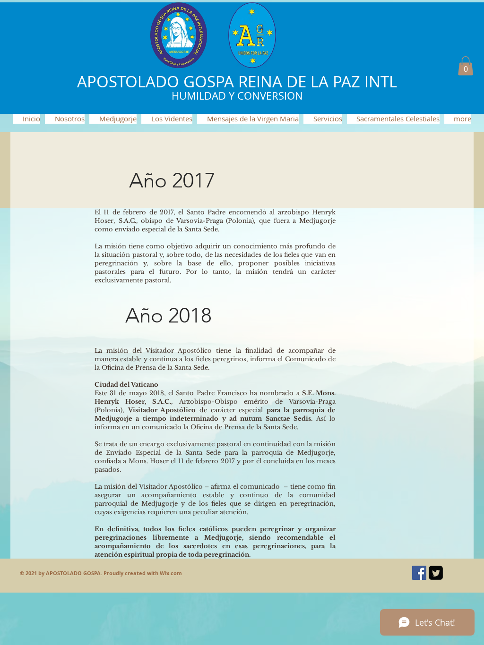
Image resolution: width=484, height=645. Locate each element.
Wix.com (171, 573)
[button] (466, 66)
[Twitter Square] (436, 573)
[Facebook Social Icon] (419, 573)
